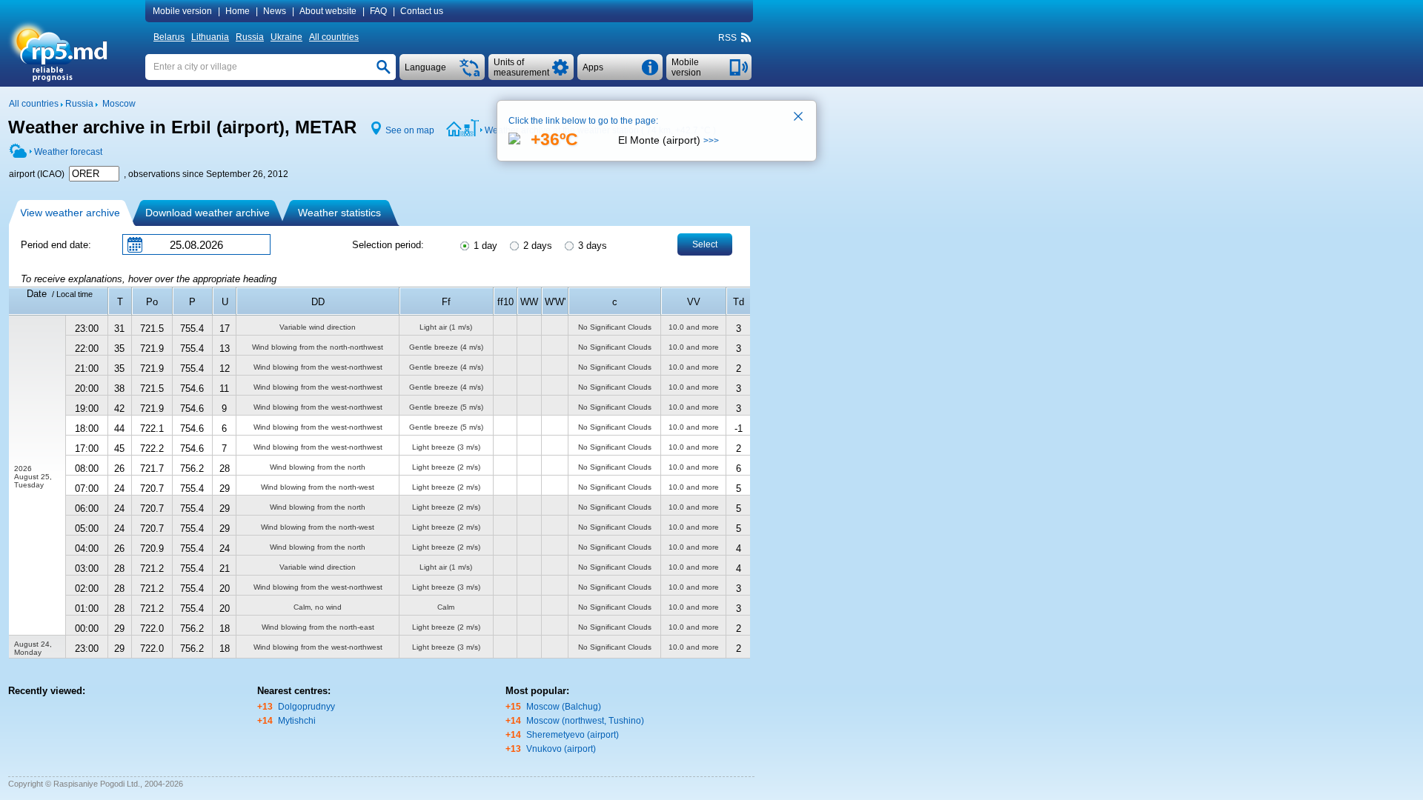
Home (237, 11)
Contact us (421, 11)
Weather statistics (339, 213)
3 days (591, 245)
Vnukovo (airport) (561, 749)
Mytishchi (297, 721)
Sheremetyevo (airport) (572, 735)
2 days (536, 245)
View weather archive (70, 213)
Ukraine (286, 37)
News (274, 11)
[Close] (799, 118)
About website (327, 11)
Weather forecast (68, 152)
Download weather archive (207, 213)
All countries (334, 37)
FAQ (378, 11)
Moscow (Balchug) (563, 706)
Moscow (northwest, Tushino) (585, 721)
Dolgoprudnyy (306, 706)
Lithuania (210, 37)
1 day (484, 245)
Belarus (169, 37)
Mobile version (182, 11)
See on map (409, 130)
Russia (250, 37)
